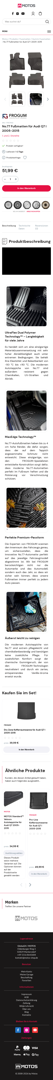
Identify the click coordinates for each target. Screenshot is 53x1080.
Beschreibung (9, 225)
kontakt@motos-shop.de (26, 957)
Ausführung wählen (13, 853)
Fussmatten (25, 39)
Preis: (6, 743)
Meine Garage (26, 974)
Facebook (12, 13)
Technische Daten (24, 227)
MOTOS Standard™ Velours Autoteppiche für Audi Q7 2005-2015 (14, 822)
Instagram (17, 13)
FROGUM (7, 725)
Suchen (47, 21)
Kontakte (26, 1015)
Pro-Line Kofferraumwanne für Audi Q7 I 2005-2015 (38, 824)
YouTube (22, 13)
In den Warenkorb (26, 188)
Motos (5, 39)
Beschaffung (26, 977)
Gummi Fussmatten (41, 39)
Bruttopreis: (7, 166)
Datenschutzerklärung (26, 1000)
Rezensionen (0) (41, 227)
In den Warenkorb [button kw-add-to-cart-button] (26, 749)
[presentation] (5, 99)
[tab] (10, 227)
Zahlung (26, 1003)
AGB (26, 997)
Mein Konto (26, 971)
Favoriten (26, 980)
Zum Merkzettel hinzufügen (25, 157)
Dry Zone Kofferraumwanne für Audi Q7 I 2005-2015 (24, 731)
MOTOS (7, 811)
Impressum (26, 994)
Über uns (26, 1009)
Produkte (14, 39)
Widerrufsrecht (26, 1006)
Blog (26, 1012)
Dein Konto (33, 13)
